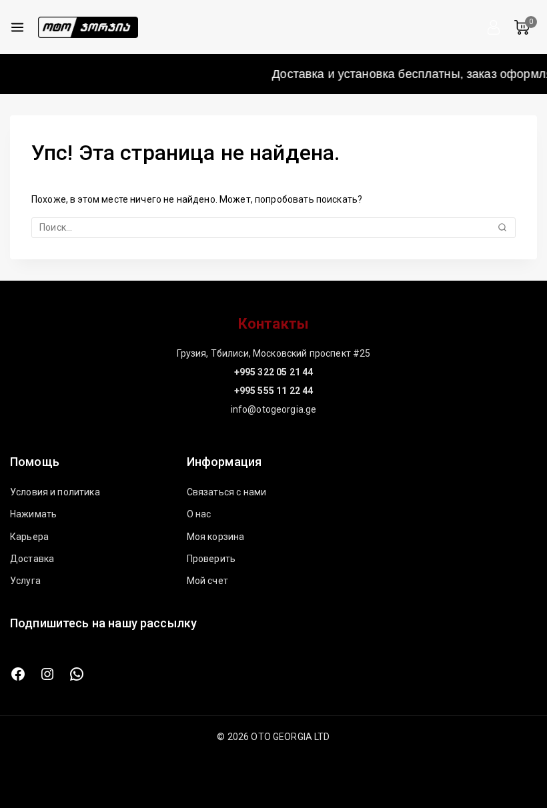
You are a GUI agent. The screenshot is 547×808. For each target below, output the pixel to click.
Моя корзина (216, 536)
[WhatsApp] (77, 674)
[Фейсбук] (18, 674)
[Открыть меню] (17, 27)
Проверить (211, 558)
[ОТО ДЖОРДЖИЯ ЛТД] (88, 28)
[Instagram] (47, 674)
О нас (199, 514)
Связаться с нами (226, 492)
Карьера (29, 536)
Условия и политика (55, 492)
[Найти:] (273, 227)
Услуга (25, 580)
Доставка (32, 558)
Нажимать (33, 514)
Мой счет (207, 580)
